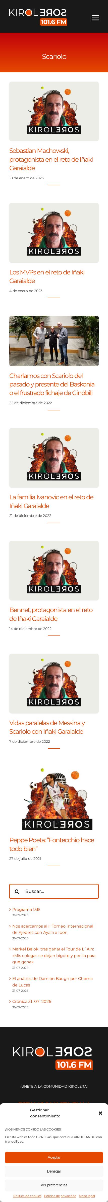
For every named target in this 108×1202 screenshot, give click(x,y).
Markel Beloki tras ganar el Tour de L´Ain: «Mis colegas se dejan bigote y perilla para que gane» (53, 955)
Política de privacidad (60, 1196)
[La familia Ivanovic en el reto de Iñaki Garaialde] (54, 431)
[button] (100, 1113)
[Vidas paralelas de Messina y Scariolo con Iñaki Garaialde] (54, 656)
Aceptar (54, 1157)
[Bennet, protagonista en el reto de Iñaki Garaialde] (54, 544)
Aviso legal (87, 1196)
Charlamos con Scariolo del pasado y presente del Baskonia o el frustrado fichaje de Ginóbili (51, 384)
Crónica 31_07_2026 (31, 1001)
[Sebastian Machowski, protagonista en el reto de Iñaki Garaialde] (54, 84)
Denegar (54, 1171)
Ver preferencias (54, 1185)
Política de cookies (27, 1196)
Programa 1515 (26, 909)
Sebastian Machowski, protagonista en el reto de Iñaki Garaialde (51, 159)
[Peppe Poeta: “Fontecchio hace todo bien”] (54, 769)
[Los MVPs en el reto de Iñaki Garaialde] (54, 206)
